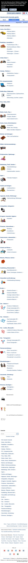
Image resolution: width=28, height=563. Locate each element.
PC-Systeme (10, 85)
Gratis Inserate (16, 531)
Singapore (17, 538)
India (13, 538)
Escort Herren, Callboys (13, 312)
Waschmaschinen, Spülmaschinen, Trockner (15, 94)
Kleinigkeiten (10, 387)
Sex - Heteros (4, 303)
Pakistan (7, 542)
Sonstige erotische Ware (13, 294)
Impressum (24, 526)
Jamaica (21, 542)
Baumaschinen (10, 190)
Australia (3, 538)
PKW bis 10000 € (11, 36)
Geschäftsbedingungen (22, 524)
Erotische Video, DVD (12, 297)
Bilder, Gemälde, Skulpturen (14, 129)
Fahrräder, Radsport (12, 177)
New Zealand (8, 538)
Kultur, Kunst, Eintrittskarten (8, 123)
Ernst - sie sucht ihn (12, 350)
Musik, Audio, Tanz (5, 112)
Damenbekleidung (11, 166)
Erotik (2, 288)
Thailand (22, 538)
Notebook (9, 83)
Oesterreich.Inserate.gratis (9, 17)
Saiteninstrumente (11, 114)
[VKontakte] (10, 554)
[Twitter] (8, 550)
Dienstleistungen (4, 361)
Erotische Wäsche (11, 299)
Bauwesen (9, 66)
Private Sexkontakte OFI (13, 308)
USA (14, 536)
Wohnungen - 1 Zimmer (12, 51)
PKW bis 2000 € (11, 31)
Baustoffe (9, 49)
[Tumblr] (23, 550)
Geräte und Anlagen (5, 185)
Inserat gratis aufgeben (14, 13)
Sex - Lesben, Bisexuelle (7, 328)
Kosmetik (9, 218)
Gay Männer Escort (11, 321)
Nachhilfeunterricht (11, 270)
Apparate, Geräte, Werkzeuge (8, 196)
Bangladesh (16, 542)
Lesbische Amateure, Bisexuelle (15, 330)
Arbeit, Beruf (3, 58)
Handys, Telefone (5, 71)
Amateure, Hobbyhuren (12, 306)
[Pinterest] (19, 550)
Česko (19, 540)
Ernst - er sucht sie (11, 352)
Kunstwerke (10, 125)
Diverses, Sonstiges (5, 384)
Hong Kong (9, 540)
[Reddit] (14, 554)
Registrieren (19, 22)
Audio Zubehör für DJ (12, 118)
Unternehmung (10, 233)
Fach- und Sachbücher (12, 136)
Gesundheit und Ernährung (7, 278)
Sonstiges (9, 389)
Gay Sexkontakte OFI (12, 319)
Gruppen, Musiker (11, 116)
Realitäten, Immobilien (6, 42)
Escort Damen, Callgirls (13, 310)
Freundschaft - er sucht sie (13, 354)
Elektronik (9, 379)
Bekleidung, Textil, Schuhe (7, 164)
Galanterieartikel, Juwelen (13, 171)
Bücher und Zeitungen (6, 134)
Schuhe (9, 169)
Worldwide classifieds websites (19, 529)
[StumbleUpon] (12, 550)
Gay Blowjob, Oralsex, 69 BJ (14, 323)
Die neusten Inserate (6, 440)
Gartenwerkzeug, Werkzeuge (14, 198)
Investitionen (10, 231)
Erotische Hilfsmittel (12, 292)
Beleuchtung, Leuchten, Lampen (15, 97)
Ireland (21, 536)
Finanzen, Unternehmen (6, 226)
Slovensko (23, 540)
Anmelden (25, 22)
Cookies (20, 526)
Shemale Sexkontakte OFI (13, 340)
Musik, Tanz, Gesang (12, 127)
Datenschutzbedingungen (12, 526)
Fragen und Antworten (12, 524)
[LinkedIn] (15, 550)
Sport (1, 175)
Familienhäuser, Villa (12, 44)
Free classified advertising (7, 531)
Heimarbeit (9, 64)
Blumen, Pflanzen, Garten (7, 257)
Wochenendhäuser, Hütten (13, 47)
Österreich (15, 534)
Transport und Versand (12, 363)
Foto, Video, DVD (5, 102)
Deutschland (21, 534)
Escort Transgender (12, 342)
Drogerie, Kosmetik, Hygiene (8, 216)
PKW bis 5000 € (11, 33)
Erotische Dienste (11, 290)
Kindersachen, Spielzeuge (7, 154)
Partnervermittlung (5, 348)
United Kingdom (9, 536)
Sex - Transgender (5, 338)
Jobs (8, 60)
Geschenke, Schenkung (6, 374)
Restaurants (10, 239)
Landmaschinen (11, 188)
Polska (2, 542)
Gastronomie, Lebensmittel (7, 237)
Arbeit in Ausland (11, 62)
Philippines (15, 540)
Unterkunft (9, 249)
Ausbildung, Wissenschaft (7, 268)
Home (5, 524)
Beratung (9, 228)
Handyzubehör (10, 75)
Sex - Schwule (4, 317)
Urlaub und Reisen (5, 247)
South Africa (4, 540)
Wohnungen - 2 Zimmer (12, 53)
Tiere (8, 376)
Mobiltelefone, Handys (12, 73)
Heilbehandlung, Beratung (13, 280)
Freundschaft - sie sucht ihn (13, 357)
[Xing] (17, 554)
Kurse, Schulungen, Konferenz (14, 272)
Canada (17, 536)
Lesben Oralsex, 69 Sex (13, 332)
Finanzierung (10, 365)
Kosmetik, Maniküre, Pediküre (14, 370)
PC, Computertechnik (6, 81)
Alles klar (5, 9)
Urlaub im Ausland (11, 252)
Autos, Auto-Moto (5, 29)
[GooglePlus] (4, 550)
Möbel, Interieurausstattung (7, 144)
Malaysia (11, 542)
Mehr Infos (13, 9)
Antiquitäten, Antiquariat (7, 206)
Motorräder (9, 38)
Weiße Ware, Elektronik (6, 91)
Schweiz (3, 536)
